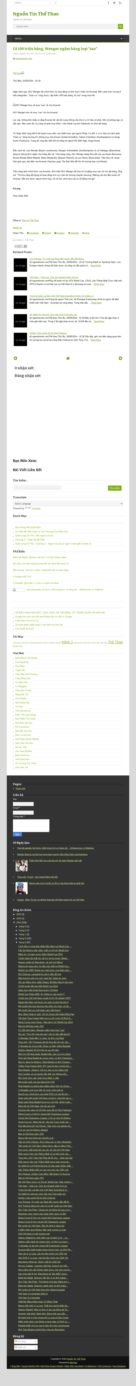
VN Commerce (22, 727)
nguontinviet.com (24, 58)
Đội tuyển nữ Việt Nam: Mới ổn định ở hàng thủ (41, 1226)
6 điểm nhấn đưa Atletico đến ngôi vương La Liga (42, 1230)
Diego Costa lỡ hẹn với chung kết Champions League (44, 1218)
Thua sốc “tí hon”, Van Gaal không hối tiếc (37, 877)
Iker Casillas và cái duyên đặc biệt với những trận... (43, 1074)
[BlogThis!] (19, 246)
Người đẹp (86, 642)
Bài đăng (21, 1341)
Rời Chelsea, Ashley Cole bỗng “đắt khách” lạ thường (44, 1174)
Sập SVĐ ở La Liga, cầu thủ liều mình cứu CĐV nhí (43, 1258)
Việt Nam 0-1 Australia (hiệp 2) (33, 1294)
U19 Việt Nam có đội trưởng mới (34, 1234)
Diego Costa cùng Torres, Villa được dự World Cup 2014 (45, 1022)
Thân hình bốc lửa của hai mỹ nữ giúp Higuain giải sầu (55, 860)
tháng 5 (22, 942)
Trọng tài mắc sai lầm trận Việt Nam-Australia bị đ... (43, 1190)
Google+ (60, 233)
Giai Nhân (20, 666)
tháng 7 (22, 934)
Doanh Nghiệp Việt (30, 1366)
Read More (96, 265)
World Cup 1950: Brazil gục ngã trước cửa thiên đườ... (44, 970)
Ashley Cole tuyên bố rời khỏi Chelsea (48, 333)
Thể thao (17, 73)
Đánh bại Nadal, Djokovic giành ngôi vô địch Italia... (43, 1286)
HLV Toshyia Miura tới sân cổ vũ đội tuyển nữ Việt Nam (45, 1206)
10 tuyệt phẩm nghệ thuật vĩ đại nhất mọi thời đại (39, 625)
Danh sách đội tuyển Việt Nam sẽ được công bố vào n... (45, 1098)
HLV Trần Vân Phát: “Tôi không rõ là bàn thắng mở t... (44, 1282)
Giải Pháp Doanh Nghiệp (27, 739)
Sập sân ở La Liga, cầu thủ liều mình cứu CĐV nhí (42, 1253)
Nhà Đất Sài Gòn (23, 731)
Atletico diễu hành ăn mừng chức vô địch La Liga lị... (43, 1242)
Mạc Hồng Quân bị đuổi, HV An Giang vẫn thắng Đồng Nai (46, 1014)
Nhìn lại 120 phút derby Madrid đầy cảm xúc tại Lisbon (44, 1054)
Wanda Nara (18, 646)
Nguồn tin (17, 227)
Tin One (19, 706)
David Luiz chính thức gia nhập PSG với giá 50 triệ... (43, 1094)
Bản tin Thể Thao (30, 220)
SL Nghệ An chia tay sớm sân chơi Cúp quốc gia (53, 314)
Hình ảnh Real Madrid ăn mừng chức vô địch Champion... (46, 1058)
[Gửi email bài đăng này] (16, 246)
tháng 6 (22, 938)
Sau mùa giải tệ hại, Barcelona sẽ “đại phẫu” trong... (43, 1274)
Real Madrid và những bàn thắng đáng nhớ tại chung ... (44, 1086)
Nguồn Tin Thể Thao (36, 14)
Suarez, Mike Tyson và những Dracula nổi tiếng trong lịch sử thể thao (50, 899)
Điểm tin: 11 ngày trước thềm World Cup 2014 (40, 954)
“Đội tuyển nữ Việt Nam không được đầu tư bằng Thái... (45, 1146)
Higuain (58, 642)
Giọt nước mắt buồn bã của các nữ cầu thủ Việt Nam (44, 1150)
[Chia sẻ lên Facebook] (25, 246)
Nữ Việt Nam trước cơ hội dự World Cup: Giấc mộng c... (45, 1182)
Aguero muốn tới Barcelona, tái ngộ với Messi (40, 962)
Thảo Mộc (15, 1366)
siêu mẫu (103, 642)
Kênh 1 (20, 240)
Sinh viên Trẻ (21, 767)
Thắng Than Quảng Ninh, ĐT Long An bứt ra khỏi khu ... (45, 1066)
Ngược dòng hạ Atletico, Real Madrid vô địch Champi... (44, 1062)
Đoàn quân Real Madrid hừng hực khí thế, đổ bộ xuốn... (45, 1102)
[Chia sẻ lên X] (22, 246)
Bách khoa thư (22, 755)
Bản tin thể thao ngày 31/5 (31, 1026)
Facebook (34, 233)
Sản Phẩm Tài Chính (25, 718)
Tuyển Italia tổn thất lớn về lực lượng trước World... (43, 958)
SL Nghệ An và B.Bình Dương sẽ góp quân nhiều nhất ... (45, 1166)
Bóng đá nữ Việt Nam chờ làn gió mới (36, 1106)
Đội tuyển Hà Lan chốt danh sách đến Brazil (39, 1010)
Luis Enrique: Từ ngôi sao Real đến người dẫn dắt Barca (57, 259)
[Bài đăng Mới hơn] (15, 358)
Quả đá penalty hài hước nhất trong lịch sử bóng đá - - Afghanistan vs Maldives (65, 589)
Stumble (74, 233)
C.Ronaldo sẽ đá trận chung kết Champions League (43, 1246)
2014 (18, 922)
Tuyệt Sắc (20, 670)
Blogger (73, 1362)
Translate (36, 508)
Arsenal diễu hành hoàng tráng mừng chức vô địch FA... (45, 1250)
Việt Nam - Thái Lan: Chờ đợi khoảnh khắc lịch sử (54, 277)
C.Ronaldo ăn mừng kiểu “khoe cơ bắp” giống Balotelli (44, 1046)
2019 (18, 918)
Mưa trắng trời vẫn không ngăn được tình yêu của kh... (45, 1270)
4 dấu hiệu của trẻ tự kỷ (26, 620)
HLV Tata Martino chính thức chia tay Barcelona (41, 1329)
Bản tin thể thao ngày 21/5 (31, 1178)
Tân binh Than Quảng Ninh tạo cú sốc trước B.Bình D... (45, 1018)
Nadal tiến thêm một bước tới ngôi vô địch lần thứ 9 (43, 1002)
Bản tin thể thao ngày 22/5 (31, 1134)
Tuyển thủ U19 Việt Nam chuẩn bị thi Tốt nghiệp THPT (44, 998)
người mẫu (95, 642)
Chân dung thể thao (21, 642)
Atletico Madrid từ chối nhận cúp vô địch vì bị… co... (43, 1238)
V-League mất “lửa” (22, 576)
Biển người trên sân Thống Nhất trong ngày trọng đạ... (44, 1162)
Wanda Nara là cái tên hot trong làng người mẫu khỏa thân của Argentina (52, 854)
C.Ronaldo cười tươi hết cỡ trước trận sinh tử (40, 1090)
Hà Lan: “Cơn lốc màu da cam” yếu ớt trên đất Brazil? (44, 1034)
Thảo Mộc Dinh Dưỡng (26, 674)
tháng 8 (22, 930)
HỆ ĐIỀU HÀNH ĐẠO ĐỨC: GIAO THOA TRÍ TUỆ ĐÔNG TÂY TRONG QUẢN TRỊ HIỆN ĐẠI (60, 612)
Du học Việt (21, 747)
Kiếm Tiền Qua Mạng (25, 715)
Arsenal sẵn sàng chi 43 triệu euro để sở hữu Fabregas (44, 1110)
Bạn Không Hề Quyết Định (28, 527)
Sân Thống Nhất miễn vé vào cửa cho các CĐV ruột (43, 1170)
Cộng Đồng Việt (22, 678)
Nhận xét (21, 1347)
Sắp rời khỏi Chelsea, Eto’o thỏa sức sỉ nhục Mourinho (44, 1142)
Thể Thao (29, 240)
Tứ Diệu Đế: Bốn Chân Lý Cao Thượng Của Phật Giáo (41, 531)
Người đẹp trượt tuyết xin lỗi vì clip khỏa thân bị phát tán (56, 883)
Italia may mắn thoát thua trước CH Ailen (38, 990)
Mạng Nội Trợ (22, 694)
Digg (87, 233)
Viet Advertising (22, 711)
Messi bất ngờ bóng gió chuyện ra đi (35, 1138)
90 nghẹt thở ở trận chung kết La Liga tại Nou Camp (43, 1317)
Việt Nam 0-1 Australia (29, 1298)
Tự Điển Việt (21, 682)
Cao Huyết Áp (22, 662)
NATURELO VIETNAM (26, 658)
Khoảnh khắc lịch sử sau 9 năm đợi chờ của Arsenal (43, 1325)
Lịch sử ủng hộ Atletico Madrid (33, 1130)
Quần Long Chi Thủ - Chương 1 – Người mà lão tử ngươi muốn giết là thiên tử (53, 543)
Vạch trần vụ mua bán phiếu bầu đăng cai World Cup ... (44, 946)
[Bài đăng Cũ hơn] (120, 358)
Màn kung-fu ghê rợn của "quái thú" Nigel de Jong (42, 978)
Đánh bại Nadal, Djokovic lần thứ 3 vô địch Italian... (43, 1278)
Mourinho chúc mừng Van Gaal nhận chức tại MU (42, 1214)
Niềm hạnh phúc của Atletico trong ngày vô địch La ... (44, 1321)
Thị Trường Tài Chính (25, 763)
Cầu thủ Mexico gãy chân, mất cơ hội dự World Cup (43, 950)
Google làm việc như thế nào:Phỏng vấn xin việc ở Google (43, 616)
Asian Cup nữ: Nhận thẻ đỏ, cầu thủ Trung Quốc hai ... (44, 1122)
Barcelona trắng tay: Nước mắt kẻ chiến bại (39, 1262)
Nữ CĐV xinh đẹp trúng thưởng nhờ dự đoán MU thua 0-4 (41, 563)
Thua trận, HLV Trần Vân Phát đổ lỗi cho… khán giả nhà (45, 1158)
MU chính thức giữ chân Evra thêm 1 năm (38, 1078)
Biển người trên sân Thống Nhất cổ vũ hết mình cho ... (44, 1154)
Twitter (47, 233)
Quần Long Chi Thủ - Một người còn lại (34, 535)
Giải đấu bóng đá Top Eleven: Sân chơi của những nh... (45, 1126)
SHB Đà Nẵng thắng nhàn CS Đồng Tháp (38, 1301)
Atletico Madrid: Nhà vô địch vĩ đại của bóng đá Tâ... (43, 1309)
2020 (18, 914)
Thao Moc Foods (23, 690)
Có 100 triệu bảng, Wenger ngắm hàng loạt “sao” (55, 49)
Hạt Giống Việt (22, 702)
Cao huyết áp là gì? (24, 628)
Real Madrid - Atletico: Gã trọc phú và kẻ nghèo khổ (43, 1070)
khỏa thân (78, 642)
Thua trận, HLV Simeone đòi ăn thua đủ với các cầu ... (44, 1042)
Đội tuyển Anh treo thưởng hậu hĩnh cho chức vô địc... (44, 1006)
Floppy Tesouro (49, 642)
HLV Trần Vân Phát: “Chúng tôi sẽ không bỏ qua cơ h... (45, 1210)
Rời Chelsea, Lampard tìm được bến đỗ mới (39, 974)
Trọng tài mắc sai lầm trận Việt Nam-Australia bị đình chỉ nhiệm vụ (62, 296)
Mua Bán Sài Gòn (23, 723)
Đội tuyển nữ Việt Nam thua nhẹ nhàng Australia (41, 1290)
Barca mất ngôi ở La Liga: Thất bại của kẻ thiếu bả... (43, 1305)
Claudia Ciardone (35, 642)
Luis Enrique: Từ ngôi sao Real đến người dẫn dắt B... (44, 1202)
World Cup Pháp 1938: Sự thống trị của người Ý (41, 994)
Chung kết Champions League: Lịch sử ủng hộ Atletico (44, 1118)
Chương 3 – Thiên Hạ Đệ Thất (29, 539)
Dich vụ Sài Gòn (23, 735)
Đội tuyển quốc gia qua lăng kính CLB (36, 1082)
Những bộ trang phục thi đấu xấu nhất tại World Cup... (44, 966)
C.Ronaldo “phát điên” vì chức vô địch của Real (36, 583)
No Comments (48, 53)
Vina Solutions (119, 1366)
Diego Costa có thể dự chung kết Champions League (43, 1114)
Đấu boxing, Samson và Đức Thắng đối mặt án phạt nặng (40, 570)
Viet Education (22, 759)
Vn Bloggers (21, 686)
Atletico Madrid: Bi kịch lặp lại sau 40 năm (38, 1050)
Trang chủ (20, 788)
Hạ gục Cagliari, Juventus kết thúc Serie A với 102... (43, 1266)
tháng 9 (22, 926)
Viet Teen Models (23, 751)
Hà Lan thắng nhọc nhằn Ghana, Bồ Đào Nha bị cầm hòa (45, 982)
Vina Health (20, 698)
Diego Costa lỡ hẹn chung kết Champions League (42, 1222)
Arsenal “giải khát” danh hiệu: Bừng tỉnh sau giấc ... (43, 1313)
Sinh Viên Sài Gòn (24, 743)
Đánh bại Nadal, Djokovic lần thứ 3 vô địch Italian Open (39, 557)
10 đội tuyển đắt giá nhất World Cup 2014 (38, 986)
